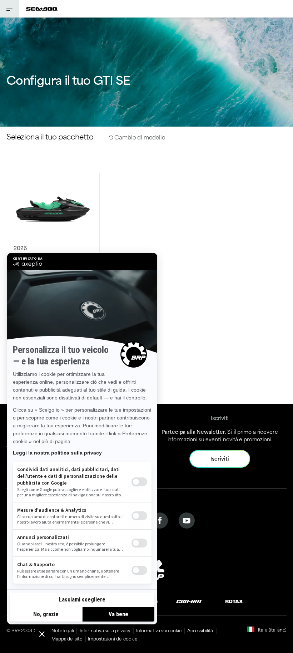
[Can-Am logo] (188, 600)
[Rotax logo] (234, 600)
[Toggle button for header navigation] (9, 9)
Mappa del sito (66, 638)
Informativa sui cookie (159, 630)
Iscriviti (219, 458)
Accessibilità (200, 630)
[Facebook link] (160, 519)
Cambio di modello (139, 136)
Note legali (62, 630)
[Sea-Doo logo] (41, 9)
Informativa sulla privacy (105, 630)
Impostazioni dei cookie (112, 638)
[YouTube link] (187, 519)
